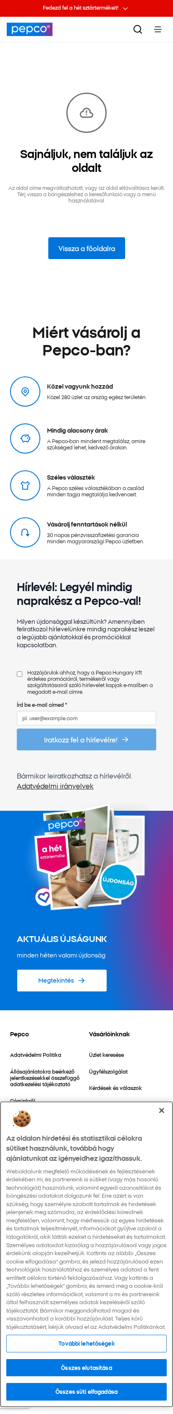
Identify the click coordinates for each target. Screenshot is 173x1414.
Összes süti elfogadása (86, 1391)
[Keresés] (137, 29)
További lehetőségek (86, 1343)
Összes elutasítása (86, 1367)
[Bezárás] (161, 1110)
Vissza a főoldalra (86, 248)
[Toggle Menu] (157, 29)
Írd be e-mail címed (42, 704)
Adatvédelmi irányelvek (55, 785)
